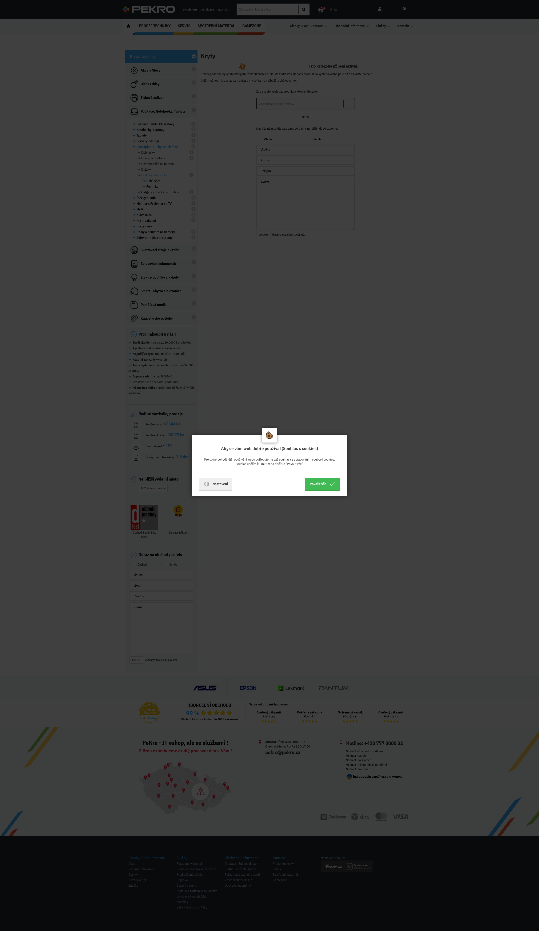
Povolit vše (318, 483)
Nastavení (220, 483)
